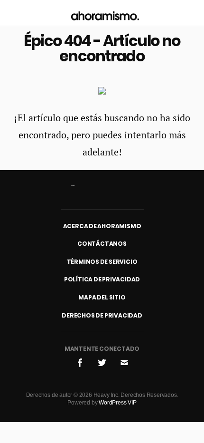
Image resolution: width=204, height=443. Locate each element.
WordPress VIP (117, 402)
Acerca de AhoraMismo (102, 226)
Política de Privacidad (102, 279)
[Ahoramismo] (105, 13)
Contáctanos (102, 244)
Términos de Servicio (102, 262)
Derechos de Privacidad (102, 315)
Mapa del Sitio (101, 297)
